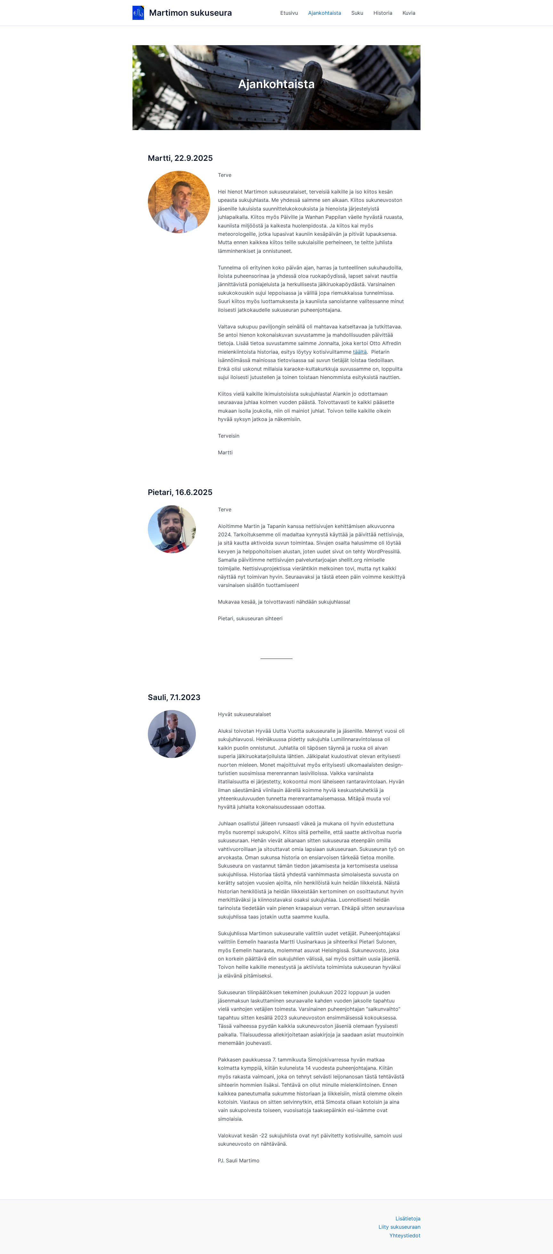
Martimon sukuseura (190, 13)
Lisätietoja (408, 1218)
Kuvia (409, 13)
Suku (357, 13)
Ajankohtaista (324, 13)
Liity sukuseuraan (400, 1227)
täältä (360, 352)
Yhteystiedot (405, 1235)
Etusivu (289, 13)
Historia (382, 13)
